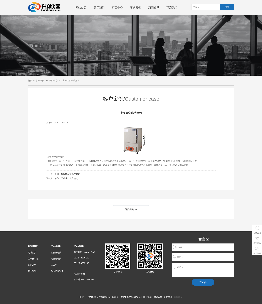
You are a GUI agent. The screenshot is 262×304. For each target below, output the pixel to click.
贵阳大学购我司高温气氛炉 (67, 174)
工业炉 (54, 264)
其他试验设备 (57, 270)
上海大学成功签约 (70, 80)
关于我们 (99, 7)
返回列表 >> (131, 209)
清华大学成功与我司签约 (66, 178)
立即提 (203, 282)
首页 (30, 80)
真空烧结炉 (56, 258)
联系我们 (171, 7)
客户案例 (135, 7)
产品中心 (117, 7)
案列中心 (53, 80)
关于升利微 (33, 258)
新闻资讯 (153, 7)
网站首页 (81, 7)
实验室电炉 (56, 252)
